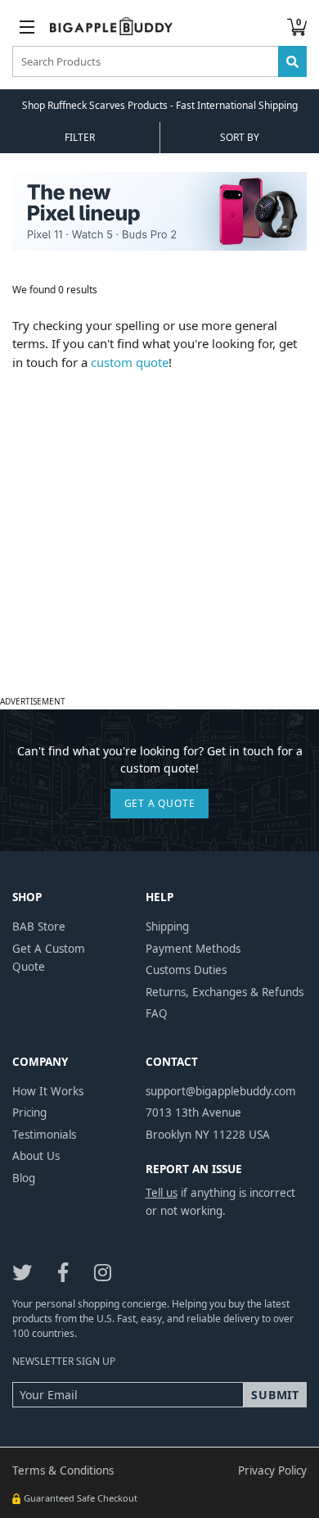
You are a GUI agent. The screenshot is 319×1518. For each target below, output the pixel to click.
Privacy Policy (272, 1470)
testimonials (44, 1134)
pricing (29, 1112)
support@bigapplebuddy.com (221, 1091)
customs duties (186, 970)
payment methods (193, 948)
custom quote (129, 362)
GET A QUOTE (159, 803)
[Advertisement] (159, 531)
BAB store (38, 926)
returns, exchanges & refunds (224, 992)
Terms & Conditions (63, 1470)
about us (36, 1156)
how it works (47, 1091)
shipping (167, 926)
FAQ (157, 1013)
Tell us (161, 1192)
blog (23, 1178)
